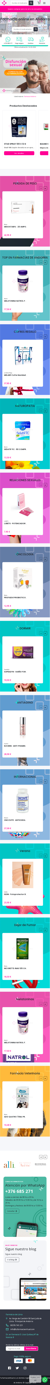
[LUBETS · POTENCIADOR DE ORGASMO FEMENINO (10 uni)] (23, 505)
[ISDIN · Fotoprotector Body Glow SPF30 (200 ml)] (23, 876)
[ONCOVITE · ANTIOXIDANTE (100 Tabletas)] (23, 802)
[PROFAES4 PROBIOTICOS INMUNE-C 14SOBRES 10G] (23, 579)
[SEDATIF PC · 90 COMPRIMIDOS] (23, 431)
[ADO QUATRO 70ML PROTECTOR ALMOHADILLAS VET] (23, 1098)
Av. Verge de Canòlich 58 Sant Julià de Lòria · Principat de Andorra (25, 1320)
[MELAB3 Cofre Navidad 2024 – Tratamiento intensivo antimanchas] (23, 357)
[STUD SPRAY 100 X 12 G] (19, 127)
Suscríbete (31, 1348)
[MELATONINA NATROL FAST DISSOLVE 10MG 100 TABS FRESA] (23, 282)
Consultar (11, 1211)
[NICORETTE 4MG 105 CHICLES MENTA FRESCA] (23, 950)
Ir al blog (10, 1259)
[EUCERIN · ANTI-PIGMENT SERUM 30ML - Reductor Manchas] (23, 727)
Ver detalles (19, 153)
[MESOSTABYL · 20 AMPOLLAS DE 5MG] (23, 208)
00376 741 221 (16, 1325)
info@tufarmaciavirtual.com (22, 1329)
